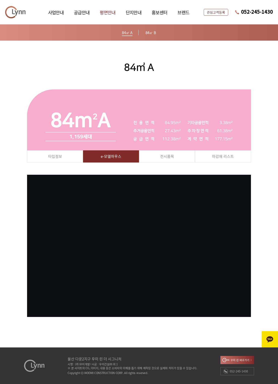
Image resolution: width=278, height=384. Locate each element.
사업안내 (56, 12)
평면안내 (107, 12)
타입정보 (55, 156)
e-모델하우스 (111, 156)
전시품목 (167, 156)
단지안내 (133, 12)
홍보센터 (159, 12)
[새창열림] (270, 339)
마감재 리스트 (223, 156)
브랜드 (183, 12)
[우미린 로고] (15, 12)
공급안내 (82, 12)
